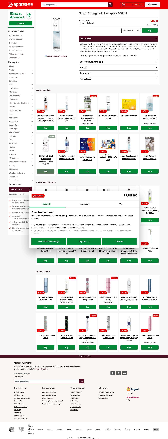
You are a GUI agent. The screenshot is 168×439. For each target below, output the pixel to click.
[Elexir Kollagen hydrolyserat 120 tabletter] (87, 104)
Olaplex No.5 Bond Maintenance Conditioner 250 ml (46, 158)
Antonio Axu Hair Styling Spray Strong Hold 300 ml (87, 337)
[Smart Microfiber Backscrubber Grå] (150, 144)
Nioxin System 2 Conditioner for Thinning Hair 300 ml (150, 210)
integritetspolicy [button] (41, 369)
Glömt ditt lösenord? (105, 395)
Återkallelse (18, 401)
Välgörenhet (13, 177)
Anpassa (82, 241)
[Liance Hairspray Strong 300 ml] (46, 323)
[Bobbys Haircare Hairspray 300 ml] (66, 285)
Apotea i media (75, 407)
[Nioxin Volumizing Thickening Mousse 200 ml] (66, 104)
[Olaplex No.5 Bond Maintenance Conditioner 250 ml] (46, 144)
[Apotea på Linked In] (125, 373)
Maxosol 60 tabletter (129, 116)
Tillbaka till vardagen (16, 47)
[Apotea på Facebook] (113, 373)
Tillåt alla (119, 241)
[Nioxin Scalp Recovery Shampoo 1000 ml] (129, 144)
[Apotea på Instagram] (119, 373)
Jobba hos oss (75, 404)
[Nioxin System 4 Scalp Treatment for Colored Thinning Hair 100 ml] (46, 104)
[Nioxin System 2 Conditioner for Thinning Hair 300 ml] (150, 196)
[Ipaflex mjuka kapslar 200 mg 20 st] (87, 144)
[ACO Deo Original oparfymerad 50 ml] (150, 104)
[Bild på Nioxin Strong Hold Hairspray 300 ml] (56, 34)
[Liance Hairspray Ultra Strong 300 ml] (87, 285)
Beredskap (13, 81)
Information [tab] (84, 204)
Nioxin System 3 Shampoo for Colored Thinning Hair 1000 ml (129, 251)
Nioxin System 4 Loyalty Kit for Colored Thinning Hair (108, 251)
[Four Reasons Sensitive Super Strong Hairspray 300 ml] (129, 323)
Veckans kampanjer (16, 39)
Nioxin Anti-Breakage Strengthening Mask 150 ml (67, 251)
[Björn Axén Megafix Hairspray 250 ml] (46, 285)
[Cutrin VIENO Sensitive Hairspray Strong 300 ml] (129, 285)
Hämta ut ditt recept (49, 392)
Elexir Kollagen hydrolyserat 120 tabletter (87, 118)
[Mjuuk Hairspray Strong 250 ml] (150, 323)
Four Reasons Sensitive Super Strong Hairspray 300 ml (129, 337)
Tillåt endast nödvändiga (48, 241)
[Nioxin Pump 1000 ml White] (150, 236)
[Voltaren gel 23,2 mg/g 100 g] (108, 144)
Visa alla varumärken (16, 194)
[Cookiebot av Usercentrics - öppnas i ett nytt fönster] (126, 196)
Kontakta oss (18, 395)
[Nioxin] (56, 56)
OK (82, 381)
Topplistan (13, 43)
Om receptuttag (47, 398)
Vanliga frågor (19, 392)
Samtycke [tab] (47, 204)
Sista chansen (14, 58)
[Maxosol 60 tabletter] (129, 104)
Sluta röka (12, 147)
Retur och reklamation (22, 398)
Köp (150, 30)
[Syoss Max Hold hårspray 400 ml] (66, 323)
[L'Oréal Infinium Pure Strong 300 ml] (108, 323)
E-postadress (18, 377)
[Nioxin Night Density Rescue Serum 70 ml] (66, 144)
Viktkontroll (13, 169)
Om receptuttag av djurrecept (52, 401)
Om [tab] (120, 204)
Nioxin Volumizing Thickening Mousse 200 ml (66, 118)
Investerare (74, 410)
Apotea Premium (15, 50)
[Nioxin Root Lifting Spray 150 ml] (108, 104)
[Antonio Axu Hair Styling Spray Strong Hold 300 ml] (87, 323)
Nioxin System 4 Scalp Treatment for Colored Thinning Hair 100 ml (46, 118)
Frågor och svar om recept (51, 404)
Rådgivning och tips (16, 54)
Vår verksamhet (75, 392)
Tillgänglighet (75, 395)
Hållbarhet (74, 401)
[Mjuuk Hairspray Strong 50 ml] (108, 285)
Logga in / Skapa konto (106, 392)
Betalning (17, 410)
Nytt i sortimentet (15, 36)
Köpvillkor (17, 413)
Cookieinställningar (20, 418)
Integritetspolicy (19, 415)
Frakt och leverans (20, 407)
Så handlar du (19, 404)
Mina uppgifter (104, 398)
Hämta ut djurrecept (49, 395)
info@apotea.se (95, 438)
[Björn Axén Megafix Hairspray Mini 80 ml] (150, 285)
